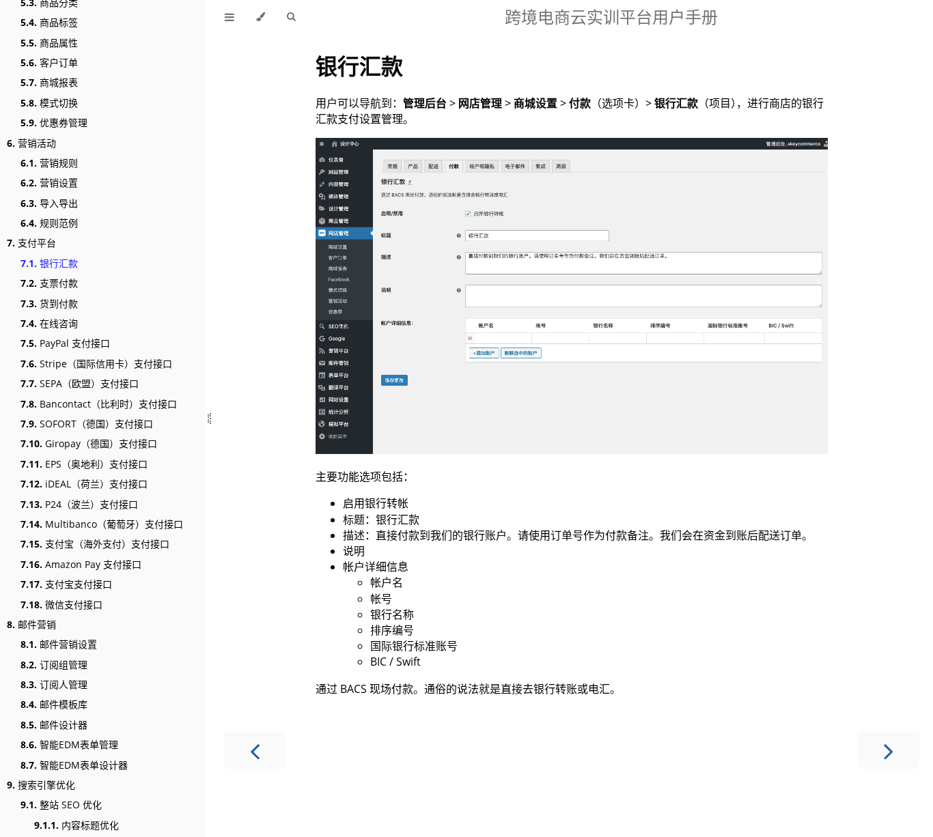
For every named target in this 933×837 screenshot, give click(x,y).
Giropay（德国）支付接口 (88, 443)
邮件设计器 (53, 724)
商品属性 (49, 42)
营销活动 (31, 143)
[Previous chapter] (255, 750)
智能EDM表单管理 (69, 744)
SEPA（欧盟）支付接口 (79, 383)
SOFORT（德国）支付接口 (86, 423)
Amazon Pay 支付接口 (80, 564)
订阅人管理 (53, 684)
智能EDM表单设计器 (74, 764)
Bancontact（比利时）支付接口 (98, 403)
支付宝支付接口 (66, 584)
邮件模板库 (53, 704)
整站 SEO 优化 (61, 804)
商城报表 (49, 82)
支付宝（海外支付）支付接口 (94, 543)
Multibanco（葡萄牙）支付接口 (101, 523)
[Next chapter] (888, 750)
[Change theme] (260, 17)
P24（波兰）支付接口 (79, 504)
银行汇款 (49, 263)
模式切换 (49, 102)
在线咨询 (49, 323)
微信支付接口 (61, 604)
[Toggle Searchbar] (291, 17)
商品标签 (49, 22)
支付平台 (31, 242)
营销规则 (49, 162)
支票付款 (49, 282)
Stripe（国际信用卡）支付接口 (96, 363)
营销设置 (49, 182)
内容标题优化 (76, 825)
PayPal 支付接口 (65, 343)
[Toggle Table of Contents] (229, 17)
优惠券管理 (53, 122)
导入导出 (49, 203)
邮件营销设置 (58, 644)
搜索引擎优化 (41, 784)
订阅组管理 (53, 664)
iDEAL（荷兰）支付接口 (84, 483)
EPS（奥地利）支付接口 (84, 463)
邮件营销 (31, 624)
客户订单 (49, 62)
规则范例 (49, 222)
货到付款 (49, 303)
